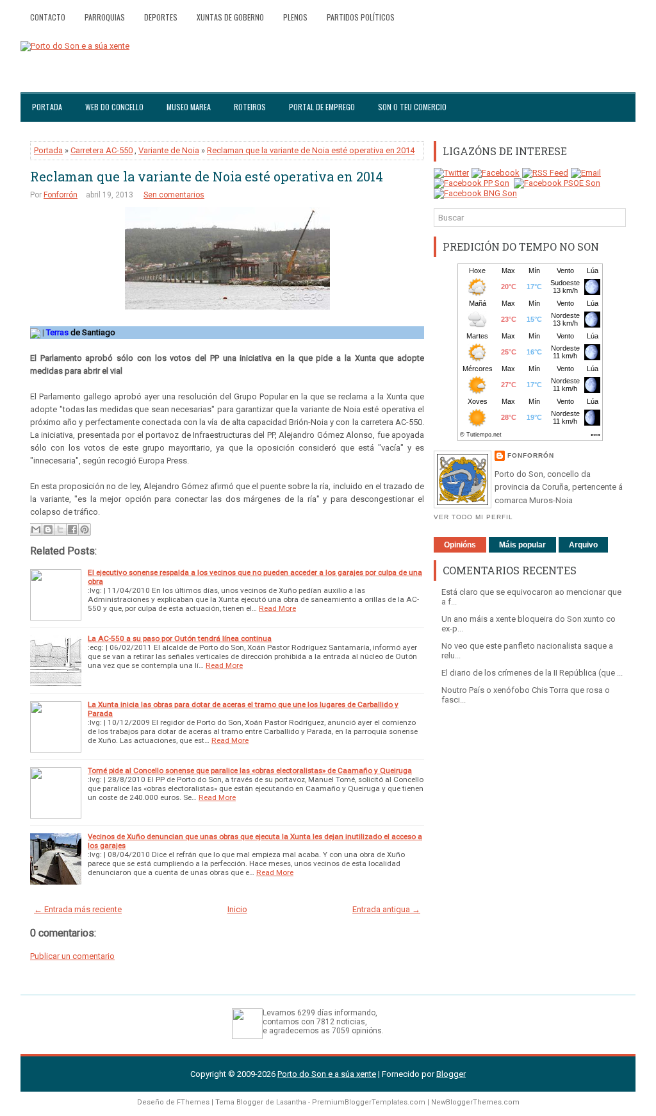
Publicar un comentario (72, 956)
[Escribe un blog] (48, 529)
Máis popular (522, 544)
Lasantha (291, 1102)
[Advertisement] (530, 801)
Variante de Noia (168, 150)
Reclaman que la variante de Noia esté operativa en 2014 (310, 150)
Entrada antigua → (386, 909)
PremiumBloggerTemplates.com (368, 1102)
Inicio (237, 909)
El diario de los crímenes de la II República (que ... (532, 673)
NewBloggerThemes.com (475, 1102)
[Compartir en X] (60, 529)
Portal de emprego (322, 106)
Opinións (460, 544)
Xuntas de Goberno (230, 17)
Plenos (295, 17)
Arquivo (583, 544)
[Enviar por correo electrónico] (35, 529)
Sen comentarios (174, 194)
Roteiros (250, 106)
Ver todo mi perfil (473, 517)
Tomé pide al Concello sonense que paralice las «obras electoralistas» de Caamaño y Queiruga (250, 770)
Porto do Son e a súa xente (326, 1074)
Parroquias (105, 17)
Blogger (451, 1074)
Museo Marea (189, 106)
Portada (47, 106)
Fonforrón (61, 194)
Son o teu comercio (412, 106)
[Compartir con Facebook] (72, 529)
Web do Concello (114, 106)
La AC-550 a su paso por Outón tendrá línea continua (180, 638)
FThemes (193, 1102)
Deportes (160, 17)
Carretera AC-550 (101, 150)
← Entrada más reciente (78, 909)
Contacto (47, 17)
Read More (277, 608)
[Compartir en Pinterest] (84, 529)
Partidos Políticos (361, 17)
